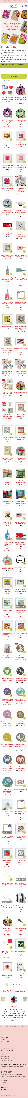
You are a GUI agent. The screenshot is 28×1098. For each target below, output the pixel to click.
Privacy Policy (5, 1046)
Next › (20, 984)
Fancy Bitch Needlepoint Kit (7, 188)
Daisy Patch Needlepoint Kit (20, 789)
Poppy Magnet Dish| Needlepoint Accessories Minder (20, 212)
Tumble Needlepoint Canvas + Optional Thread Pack (7, 349)
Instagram (6, 1082)
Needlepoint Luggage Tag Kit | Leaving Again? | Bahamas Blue (7, 544)
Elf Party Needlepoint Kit (7, 326)
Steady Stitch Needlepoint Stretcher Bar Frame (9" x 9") (20, 304)
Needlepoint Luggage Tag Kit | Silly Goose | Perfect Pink (7, 304)
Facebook (6, 1085)
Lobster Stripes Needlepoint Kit (20, 349)
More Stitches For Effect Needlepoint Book (7, 459)
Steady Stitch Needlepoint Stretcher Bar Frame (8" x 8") (7, 837)
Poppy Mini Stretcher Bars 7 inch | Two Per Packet (7, 906)
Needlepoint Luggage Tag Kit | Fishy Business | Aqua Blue (21, 279)
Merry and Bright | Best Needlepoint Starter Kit (7, 166)
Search (3, 1052)
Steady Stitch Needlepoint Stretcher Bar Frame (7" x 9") (20, 813)
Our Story (3, 1044)
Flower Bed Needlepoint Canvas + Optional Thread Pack (20, 328)
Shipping (3, 1054)
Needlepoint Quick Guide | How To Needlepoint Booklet (7, 656)
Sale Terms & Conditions (7, 1050)
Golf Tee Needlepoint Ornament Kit (20, 906)
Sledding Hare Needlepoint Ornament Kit (21, 459)
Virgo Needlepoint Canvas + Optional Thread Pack (21, 656)
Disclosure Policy (5, 1041)
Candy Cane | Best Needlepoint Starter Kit (20, 166)
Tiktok (5, 1089)
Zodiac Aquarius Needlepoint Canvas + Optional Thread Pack (7, 791)
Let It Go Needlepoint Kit (7, 143)
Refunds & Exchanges (7, 1048)
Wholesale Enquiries (6, 1060)
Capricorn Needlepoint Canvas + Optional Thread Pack (20, 746)
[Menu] (2, 5)
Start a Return (5, 1056)
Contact (3, 1039)
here (8, 61)
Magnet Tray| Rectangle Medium (7, 233)
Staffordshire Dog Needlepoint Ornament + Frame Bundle (20, 190)
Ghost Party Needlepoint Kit (20, 633)
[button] (22, 5)
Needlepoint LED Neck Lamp (21, 567)
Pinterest (5, 1087)
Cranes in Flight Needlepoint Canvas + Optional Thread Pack (20, 234)
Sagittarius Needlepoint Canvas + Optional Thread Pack (7, 701)
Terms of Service (5, 1058)
